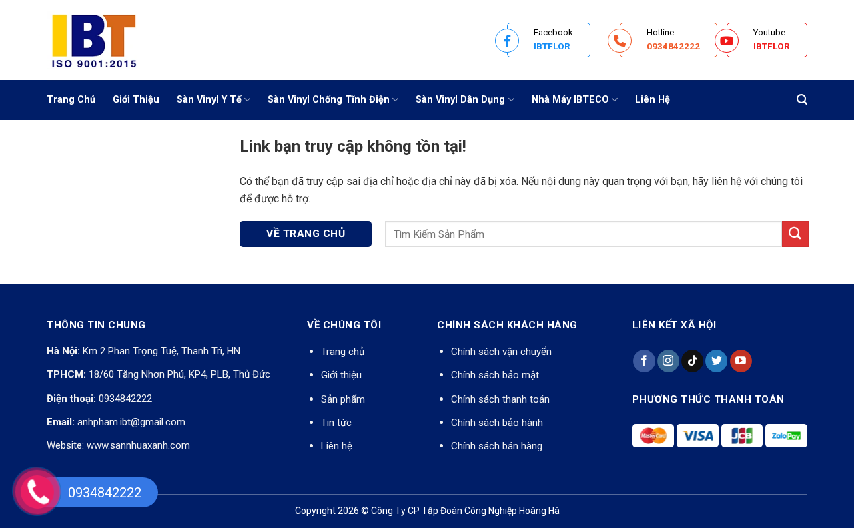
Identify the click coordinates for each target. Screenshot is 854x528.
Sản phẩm (343, 399)
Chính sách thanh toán (500, 399)
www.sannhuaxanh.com (138, 445)
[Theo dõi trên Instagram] (668, 361)
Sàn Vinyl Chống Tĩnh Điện (329, 99)
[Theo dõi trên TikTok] (692, 361)
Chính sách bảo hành (497, 423)
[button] (802, 100)
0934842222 (125, 398)
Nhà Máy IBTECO (570, 99)
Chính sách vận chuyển (501, 352)
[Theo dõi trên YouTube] (741, 361)
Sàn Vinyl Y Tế (209, 99)
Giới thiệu (341, 375)
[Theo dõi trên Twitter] (716, 361)
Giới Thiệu (136, 99)
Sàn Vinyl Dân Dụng (460, 99)
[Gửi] (795, 234)
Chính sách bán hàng (496, 446)
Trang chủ (342, 352)
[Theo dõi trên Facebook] (644, 361)
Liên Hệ (652, 99)
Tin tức (336, 423)
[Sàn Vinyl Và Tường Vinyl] (113, 40)
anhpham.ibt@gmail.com (131, 422)
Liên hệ (336, 446)
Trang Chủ (71, 99)
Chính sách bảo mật (495, 375)
